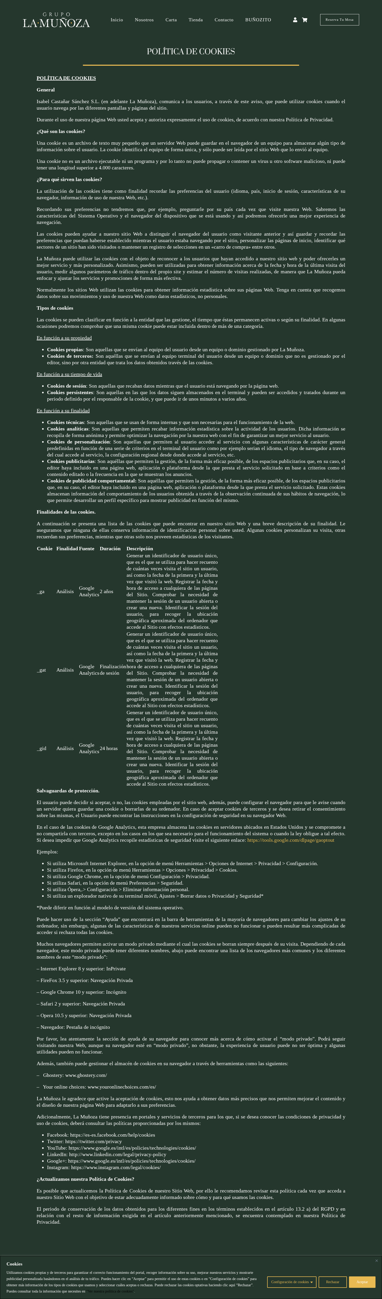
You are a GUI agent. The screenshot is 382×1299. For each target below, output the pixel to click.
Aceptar (362, 1282)
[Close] (376, 1260)
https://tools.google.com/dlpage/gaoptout (290, 840)
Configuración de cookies (290, 1282)
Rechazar (332, 1282)
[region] (191, 1277)
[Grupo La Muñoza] (56, 15)
